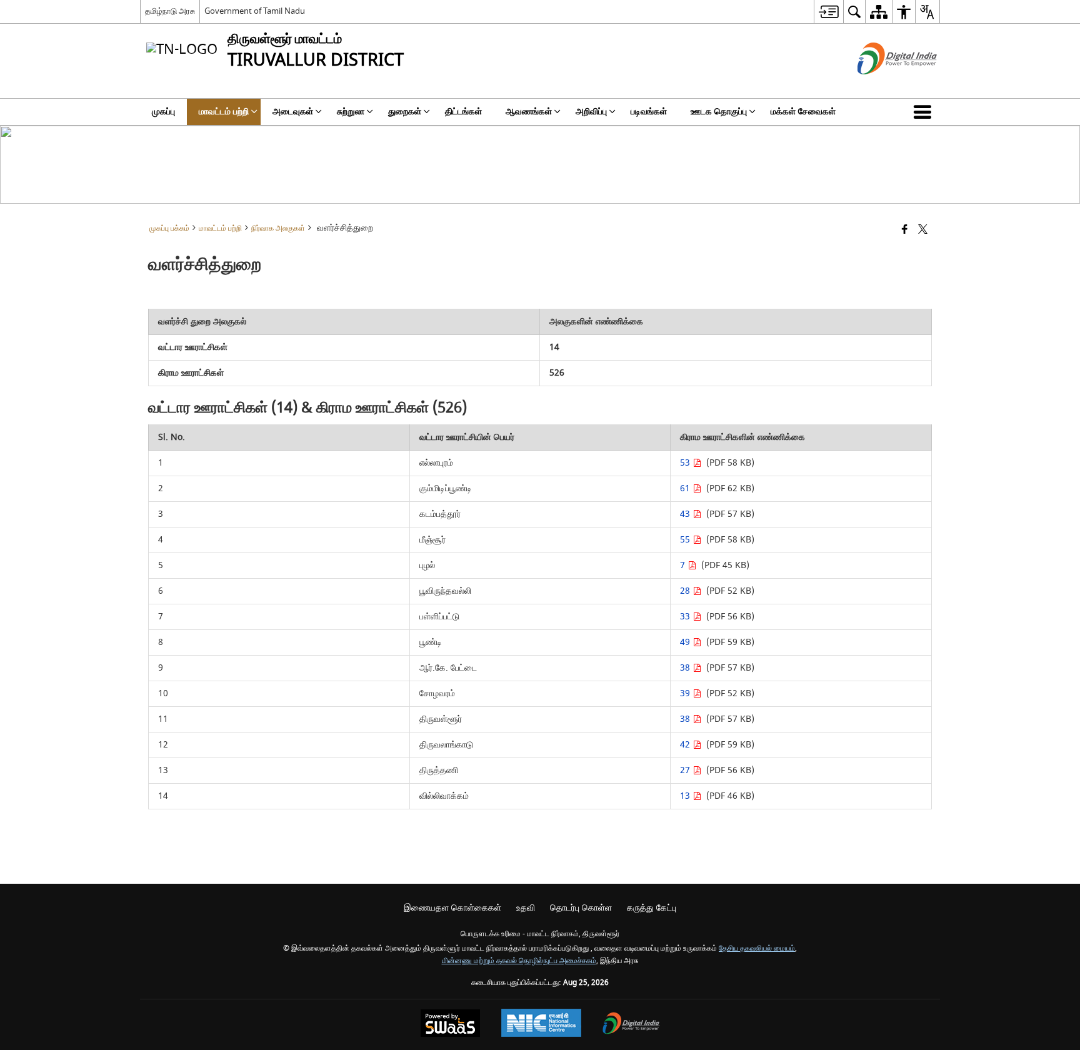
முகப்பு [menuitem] (163, 111)
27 (686, 770)
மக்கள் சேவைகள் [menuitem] (803, 111)
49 (686, 642)
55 (686, 539)
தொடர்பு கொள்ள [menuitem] (581, 907)
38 (686, 667)
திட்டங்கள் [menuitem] (463, 111)
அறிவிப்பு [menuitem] (591, 111)
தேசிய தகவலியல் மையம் (757, 948)
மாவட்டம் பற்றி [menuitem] (224, 111)
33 (686, 616)
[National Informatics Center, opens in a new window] (541, 1024)
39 (686, 693)
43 (686, 514)
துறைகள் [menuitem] (404, 111)
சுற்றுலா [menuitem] (350, 111)
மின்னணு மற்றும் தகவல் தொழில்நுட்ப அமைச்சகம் (519, 961)
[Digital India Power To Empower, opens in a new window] (631, 1024)
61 (686, 488)
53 (686, 462)
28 (686, 591)
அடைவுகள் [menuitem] (292, 111)
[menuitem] (828, 11)
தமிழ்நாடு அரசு (170, 11)
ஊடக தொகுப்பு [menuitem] (719, 111)
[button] (925, 112)
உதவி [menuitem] (525, 907)
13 (686, 795)
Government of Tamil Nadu (254, 11)
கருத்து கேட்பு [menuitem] (651, 907)
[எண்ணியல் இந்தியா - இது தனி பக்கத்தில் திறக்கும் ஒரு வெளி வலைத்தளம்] (881, 85)
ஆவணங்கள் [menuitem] (529, 111)
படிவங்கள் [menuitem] (649, 111)
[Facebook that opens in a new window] (904, 230)
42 (686, 744)
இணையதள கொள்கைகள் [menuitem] (452, 907)
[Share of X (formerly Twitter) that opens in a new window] (923, 230)
